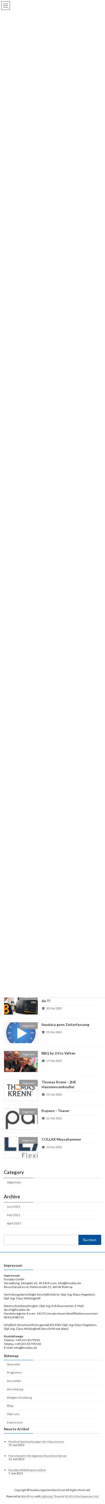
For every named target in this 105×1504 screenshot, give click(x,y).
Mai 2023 (13, 1215)
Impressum (15, 1422)
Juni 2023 (13, 1206)
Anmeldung (15, 1389)
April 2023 (14, 1223)
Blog (10, 1406)
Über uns (13, 1414)
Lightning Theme (51, 1496)
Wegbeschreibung (19, 1397)
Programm (14, 1372)
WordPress (28, 1496)
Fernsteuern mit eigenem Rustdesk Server (37, 1456)
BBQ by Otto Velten (58, 1053)
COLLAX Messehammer (61, 1139)
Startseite (13, 1364)
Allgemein (14, 1182)
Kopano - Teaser (56, 1110)
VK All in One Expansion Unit (81, 1496)
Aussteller (14, 1381)
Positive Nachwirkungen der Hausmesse (36, 1441)
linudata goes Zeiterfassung (65, 1024)
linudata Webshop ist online (27, 1470)
